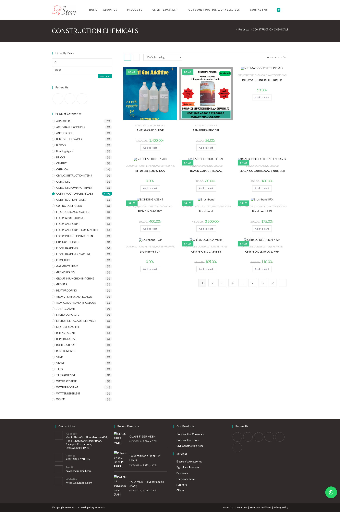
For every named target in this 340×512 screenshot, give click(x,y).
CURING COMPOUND (69, 205)
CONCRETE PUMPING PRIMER (74, 187)
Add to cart (150, 147)
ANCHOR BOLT (65, 133)
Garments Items (185, 479)
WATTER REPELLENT (68, 393)
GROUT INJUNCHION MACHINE (75, 278)
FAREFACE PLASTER (67, 242)
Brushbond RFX (262, 211)
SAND (59, 357)
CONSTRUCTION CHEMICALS (270, 29)
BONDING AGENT (150, 211)
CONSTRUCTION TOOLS (71, 199)
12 (276, 57)
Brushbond (206, 211)
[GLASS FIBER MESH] (120, 438)
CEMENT (61, 163)
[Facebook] (58, 98)
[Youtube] (82, 98)
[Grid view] (127, 57)
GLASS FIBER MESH (142, 436)
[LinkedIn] (70, 98)
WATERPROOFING (277, 75)
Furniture (181, 484)
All (286, 57)
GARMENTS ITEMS (67, 266)
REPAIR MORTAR (66, 338)
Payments (182, 473)
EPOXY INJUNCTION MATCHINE (75, 236)
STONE (60, 363)
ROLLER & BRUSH (66, 345)
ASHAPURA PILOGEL (206, 130)
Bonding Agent (135, 206)
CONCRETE (63, 181)
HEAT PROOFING (66, 290)
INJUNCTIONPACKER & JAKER (74, 296)
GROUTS (61, 284)
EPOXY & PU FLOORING (70, 218)
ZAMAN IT (100, 507)
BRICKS (60, 157)
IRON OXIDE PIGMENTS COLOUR (206, 165)
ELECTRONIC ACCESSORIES (72, 211)
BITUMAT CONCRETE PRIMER (262, 80)
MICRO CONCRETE (67, 314)
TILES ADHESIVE (66, 375)
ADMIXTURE (191, 246)
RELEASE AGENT (66, 333)
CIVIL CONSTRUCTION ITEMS (74, 175)
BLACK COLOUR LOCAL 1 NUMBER (262, 170)
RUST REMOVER (66, 351)
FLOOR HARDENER (67, 248)
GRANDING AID (65, 272)
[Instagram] (258, 437)
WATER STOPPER (66, 381)
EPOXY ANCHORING (68, 223)
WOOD (60, 399)
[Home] (234, 29)
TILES (59, 369)
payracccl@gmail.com (78, 470)
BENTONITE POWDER (206, 125)
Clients (180, 490)
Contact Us (241, 507)
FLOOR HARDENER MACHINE (73, 254)
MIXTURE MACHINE (68, 326)
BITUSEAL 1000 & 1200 (150, 170)
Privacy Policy (281, 507)
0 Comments (149, 441)
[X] (237, 437)
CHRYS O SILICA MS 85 (206, 251)
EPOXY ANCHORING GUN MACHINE (77, 230)
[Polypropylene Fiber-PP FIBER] (120, 460)
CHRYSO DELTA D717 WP (262, 251)
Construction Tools (187, 440)
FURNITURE (63, 260)
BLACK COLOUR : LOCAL (206, 170)
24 (280, 57)
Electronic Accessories (189, 461)
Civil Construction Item (189, 445)
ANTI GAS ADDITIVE (150, 130)
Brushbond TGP (150, 251)
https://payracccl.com (79, 482)
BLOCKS (61, 145)
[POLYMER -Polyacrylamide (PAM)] (120, 486)
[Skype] (280, 437)
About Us (228, 507)
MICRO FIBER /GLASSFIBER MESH (76, 320)
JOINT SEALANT (66, 308)
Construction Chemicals (190, 434)
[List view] (136, 57)
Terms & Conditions (260, 507)
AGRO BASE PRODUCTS (70, 127)
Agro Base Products (187, 467)
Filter (105, 76)
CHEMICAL (62, 169)
